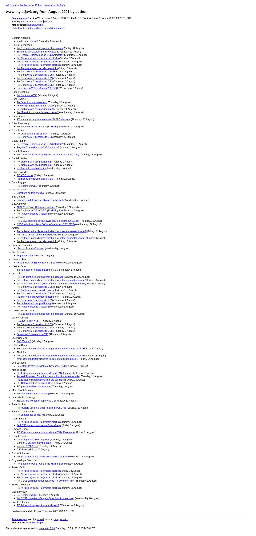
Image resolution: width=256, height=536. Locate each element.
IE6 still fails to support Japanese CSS (37, 400)
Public (38, 5)
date (40, 21)
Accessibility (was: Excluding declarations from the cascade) (48, 376)
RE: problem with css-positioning (34, 386)
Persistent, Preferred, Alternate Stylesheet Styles (42, 366)
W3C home (12, 5)
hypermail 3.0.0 (47, 528)
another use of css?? (27, 41)
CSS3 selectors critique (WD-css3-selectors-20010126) (46, 224)
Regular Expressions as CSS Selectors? (38, 147)
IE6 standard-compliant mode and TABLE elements (43, 119)
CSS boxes (23, 449)
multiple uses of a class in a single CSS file (39, 270)
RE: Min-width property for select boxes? (38, 297)
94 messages (19, 18)
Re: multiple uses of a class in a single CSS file (41, 408)
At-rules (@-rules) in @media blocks (36, 105)
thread (24, 21)
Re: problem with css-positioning (34, 109)
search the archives (55, 28)
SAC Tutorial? (24, 341)
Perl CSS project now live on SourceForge (39, 425)
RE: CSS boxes (25, 175)
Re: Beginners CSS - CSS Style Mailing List (40, 126)
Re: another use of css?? (30, 415)
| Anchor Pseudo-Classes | (30, 248)
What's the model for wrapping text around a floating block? (47, 359)
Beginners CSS (25, 255)
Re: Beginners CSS (27, 95)
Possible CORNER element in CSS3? (37, 262)
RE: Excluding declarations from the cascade (40, 380)
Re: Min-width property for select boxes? (38, 112)
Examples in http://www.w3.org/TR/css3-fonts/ (40, 200)
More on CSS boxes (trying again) (34, 443)
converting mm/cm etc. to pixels (33, 439)
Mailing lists (26, 5)
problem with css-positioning (32, 168)
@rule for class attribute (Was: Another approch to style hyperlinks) (51, 283)
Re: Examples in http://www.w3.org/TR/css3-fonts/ (43, 456)
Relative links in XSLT (28, 321)
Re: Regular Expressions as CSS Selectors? (40, 55)
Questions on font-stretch (30, 193)
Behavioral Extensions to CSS (32, 334)
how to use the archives (30, 28)
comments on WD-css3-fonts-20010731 (37, 88)
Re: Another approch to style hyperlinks (37, 68)
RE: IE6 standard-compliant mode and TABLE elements (46, 373)
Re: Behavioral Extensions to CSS (35, 71)
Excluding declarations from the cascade (38, 51)
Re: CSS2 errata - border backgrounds (37, 234)
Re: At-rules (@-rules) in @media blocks (38, 58)
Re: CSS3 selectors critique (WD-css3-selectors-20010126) (48, 154)
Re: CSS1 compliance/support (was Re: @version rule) (45, 481)
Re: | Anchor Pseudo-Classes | (33, 213)
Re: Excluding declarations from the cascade (40, 48)
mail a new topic (34, 25)
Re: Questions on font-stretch (32, 102)
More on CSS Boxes (27, 446)
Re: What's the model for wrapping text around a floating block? (50, 348)
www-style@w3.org (54, 5)
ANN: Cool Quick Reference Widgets (36, 207)
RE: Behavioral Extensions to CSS (35, 178)
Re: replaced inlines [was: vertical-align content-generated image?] (52, 231)
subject (48, 21)
